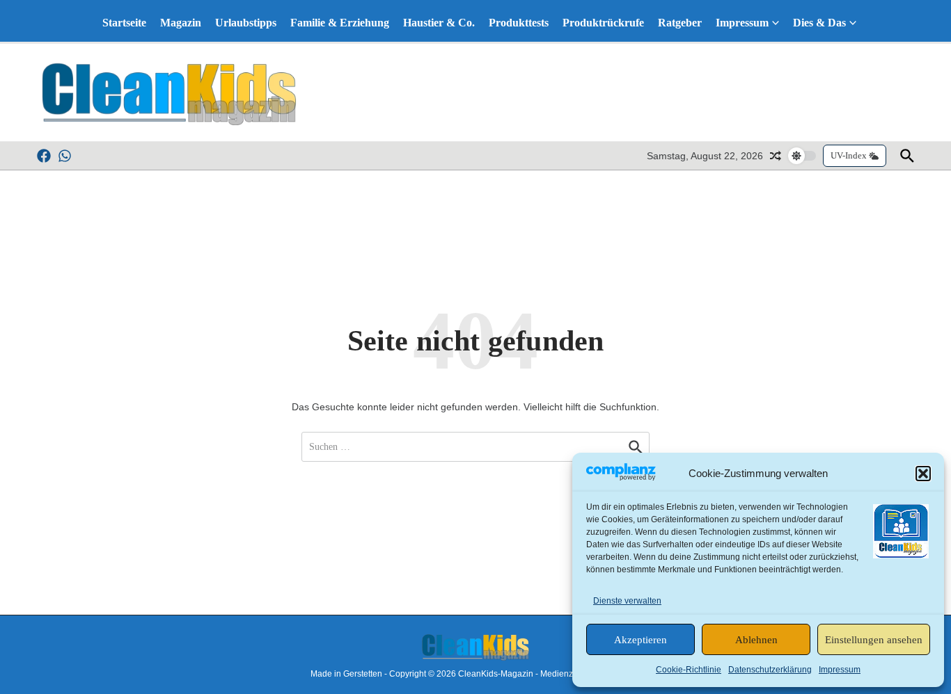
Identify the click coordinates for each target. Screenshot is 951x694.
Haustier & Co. (439, 23)
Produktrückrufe (603, 23)
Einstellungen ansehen (873, 639)
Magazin (180, 23)
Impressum (839, 670)
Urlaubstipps (245, 23)
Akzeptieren (640, 639)
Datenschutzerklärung (770, 670)
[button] (923, 474)
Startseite (124, 23)
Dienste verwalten (627, 601)
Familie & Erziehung (339, 23)
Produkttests (519, 23)
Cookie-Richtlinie (688, 670)
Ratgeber (680, 23)
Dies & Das (819, 23)
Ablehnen (756, 639)
